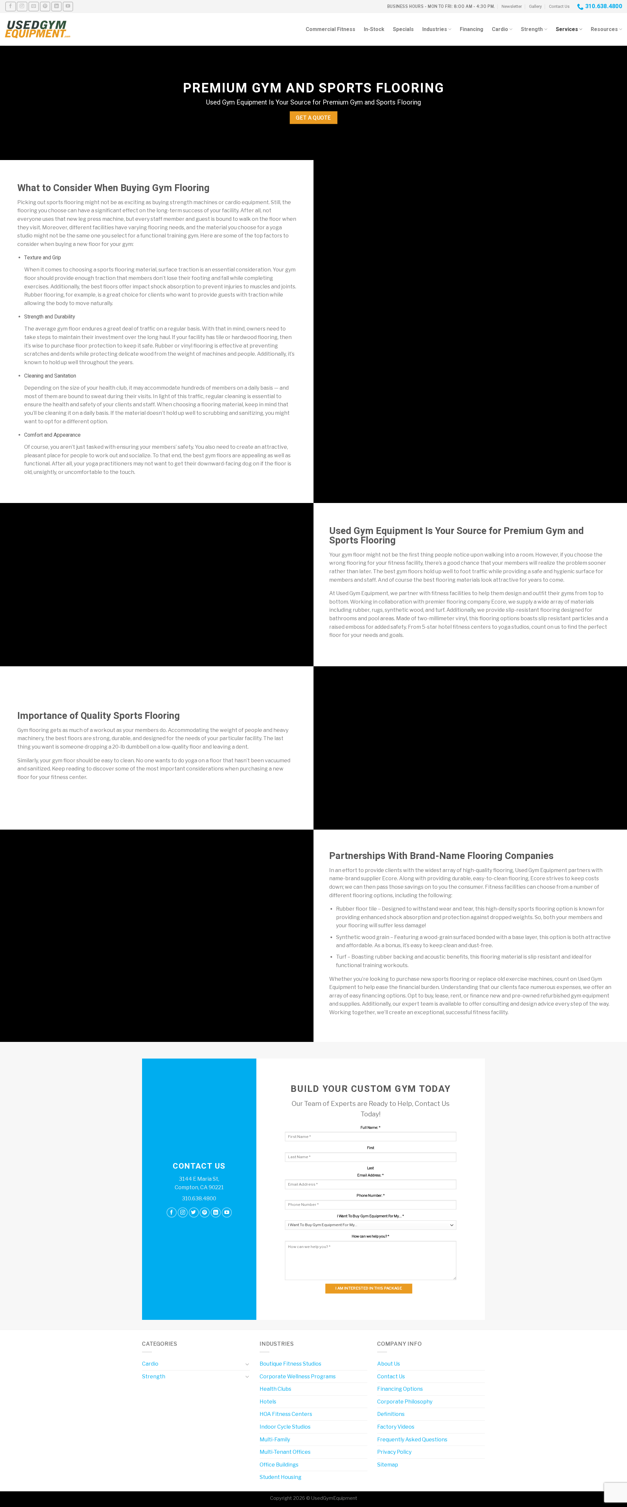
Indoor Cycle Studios (285, 1427)
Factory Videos (395, 1427)
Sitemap (387, 1465)
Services (567, 29)
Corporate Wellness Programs (298, 1376)
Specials (403, 29)
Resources (604, 29)
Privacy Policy (394, 1452)
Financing (471, 29)
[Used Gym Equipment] (37, 30)
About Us (388, 1364)
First (370, 1148)
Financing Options (400, 1389)
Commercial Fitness (330, 29)
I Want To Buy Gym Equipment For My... (370, 1216)
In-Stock (374, 29)
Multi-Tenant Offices (285, 1452)
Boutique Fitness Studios (290, 1364)
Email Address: (370, 1175)
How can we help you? (370, 1236)
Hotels (268, 1402)
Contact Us (559, 6)
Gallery (535, 6)
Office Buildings (279, 1465)
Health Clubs (275, 1389)
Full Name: (370, 1128)
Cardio (500, 29)
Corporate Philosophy (404, 1402)
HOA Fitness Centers (286, 1414)
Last (370, 1168)
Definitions (391, 1414)
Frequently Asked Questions (412, 1439)
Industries (434, 29)
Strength (532, 29)
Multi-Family (275, 1439)
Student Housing (280, 1477)
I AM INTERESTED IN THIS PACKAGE (368, 1288)
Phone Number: (371, 1195)
